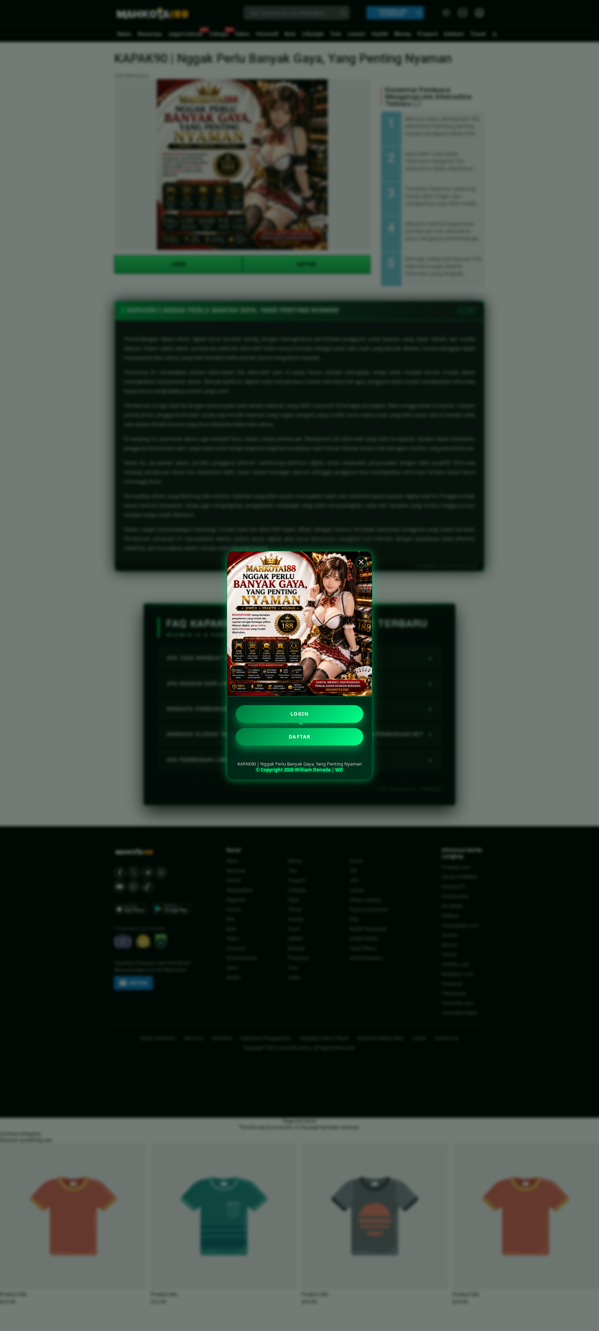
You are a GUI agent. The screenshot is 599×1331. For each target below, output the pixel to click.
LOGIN (299, 713)
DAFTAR (300, 736)
